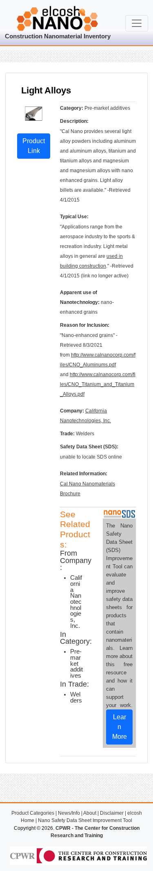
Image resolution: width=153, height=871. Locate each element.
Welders (76, 697)
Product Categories (32, 813)
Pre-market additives (76, 663)
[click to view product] (33, 113)
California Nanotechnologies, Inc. (76, 601)
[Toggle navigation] (136, 23)
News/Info (69, 813)
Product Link (33, 145)
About (89, 813)
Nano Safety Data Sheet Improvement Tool (85, 820)
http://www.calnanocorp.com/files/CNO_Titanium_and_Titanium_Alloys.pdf (97, 384)
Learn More (119, 727)
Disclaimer (112, 813)
